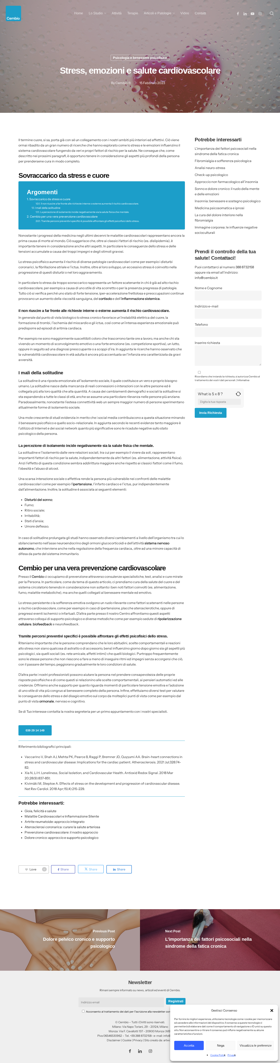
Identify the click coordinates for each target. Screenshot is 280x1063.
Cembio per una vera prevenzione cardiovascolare (64, 216)
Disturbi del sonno (38, 500)
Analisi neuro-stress (210, 168)
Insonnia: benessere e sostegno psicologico (228, 201)
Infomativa (243, 380)
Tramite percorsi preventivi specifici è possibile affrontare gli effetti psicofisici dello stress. (90, 221)
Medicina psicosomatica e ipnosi (219, 208)
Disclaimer (114, 1040)
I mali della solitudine (47, 207)
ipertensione (82, 484)
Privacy (232, 1055)
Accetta (189, 1045)
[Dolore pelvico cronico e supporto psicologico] (70, 940)
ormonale (46, 701)
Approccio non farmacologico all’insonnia (226, 182)
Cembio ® (123, 83)
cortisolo (105, 299)
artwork (168, 1040)
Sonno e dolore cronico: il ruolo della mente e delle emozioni (227, 191)
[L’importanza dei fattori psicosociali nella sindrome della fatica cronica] (210, 940)
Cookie (126, 1040)
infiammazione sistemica (140, 299)
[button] (272, 1010)
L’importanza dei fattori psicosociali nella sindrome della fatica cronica (225, 151)
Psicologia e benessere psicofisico (140, 57)
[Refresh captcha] (238, 395)
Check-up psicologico (211, 175)
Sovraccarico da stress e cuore (49, 199)
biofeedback (42, 624)
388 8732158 (245, 267)
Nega (220, 1045)
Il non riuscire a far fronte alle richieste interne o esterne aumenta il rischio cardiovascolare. (90, 203)
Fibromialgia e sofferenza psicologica (223, 161)
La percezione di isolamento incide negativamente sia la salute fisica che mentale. (84, 212)
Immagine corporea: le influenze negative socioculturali (226, 230)
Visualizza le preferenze (256, 1045)
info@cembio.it (206, 278)
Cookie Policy (217, 1055)
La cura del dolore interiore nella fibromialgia (219, 217)
